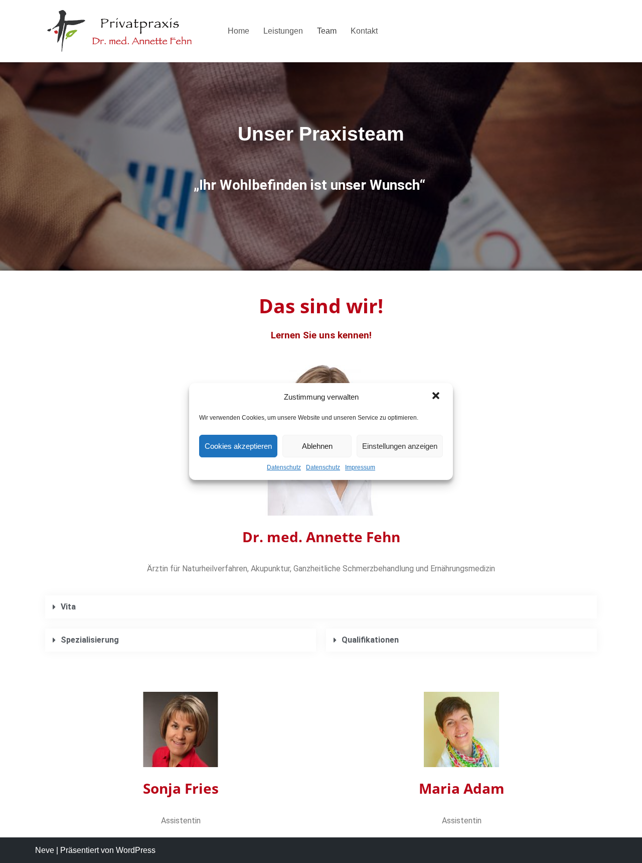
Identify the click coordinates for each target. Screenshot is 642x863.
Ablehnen (317, 446)
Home (238, 31)
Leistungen (283, 31)
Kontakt (364, 31)
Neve (44, 850)
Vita (68, 606)
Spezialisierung (90, 640)
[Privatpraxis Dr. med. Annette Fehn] (123, 31)
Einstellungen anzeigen (399, 446)
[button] (437, 397)
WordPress (135, 850)
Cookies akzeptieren (238, 446)
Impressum (360, 467)
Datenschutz (284, 467)
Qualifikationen (370, 640)
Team (327, 31)
